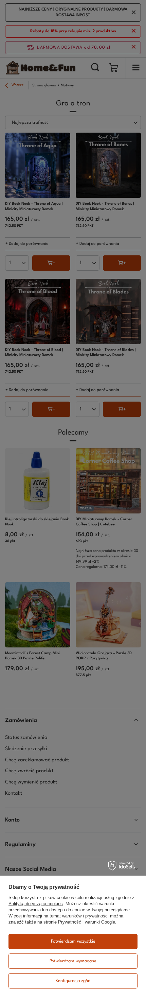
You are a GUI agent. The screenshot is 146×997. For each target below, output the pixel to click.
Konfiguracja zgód (73, 981)
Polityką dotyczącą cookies (35, 903)
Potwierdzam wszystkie (73, 941)
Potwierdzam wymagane (73, 961)
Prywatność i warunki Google (86, 922)
